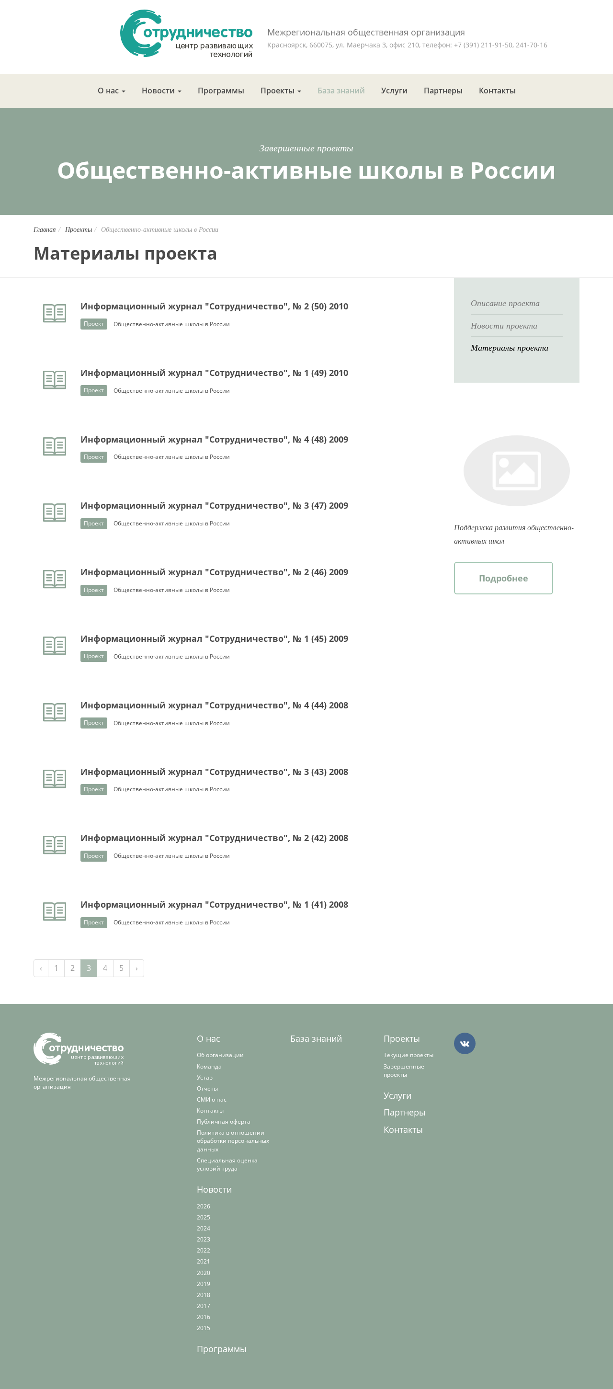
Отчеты (207, 1088)
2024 (203, 1228)
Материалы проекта (509, 347)
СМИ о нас (212, 1099)
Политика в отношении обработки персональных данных (233, 1140)
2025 (203, 1217)
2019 (203, 1284)
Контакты (497, 90)
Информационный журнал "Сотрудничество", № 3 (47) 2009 (214, 505)
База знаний (341, 90)
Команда (209, 1066)
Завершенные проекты (404, 1070)
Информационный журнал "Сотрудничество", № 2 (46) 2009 (214, 572)
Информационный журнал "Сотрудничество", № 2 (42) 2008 (214, 837)
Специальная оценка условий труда (227, 1164)
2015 (203, 1328)
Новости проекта (504, 325)
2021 (203, 1261)
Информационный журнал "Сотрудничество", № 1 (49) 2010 (214, 372)
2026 (203, 1206)
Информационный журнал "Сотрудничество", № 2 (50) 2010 (214, 306)
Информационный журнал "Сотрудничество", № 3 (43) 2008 (214, 771)
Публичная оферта (223, 1121)
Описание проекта (505, 302)
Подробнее (503, 578)
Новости (159, 90)
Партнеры (443, 90)
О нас (109, 90)
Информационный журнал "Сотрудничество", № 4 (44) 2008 (214, 705)
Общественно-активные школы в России (172, 324)
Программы (221, 90)
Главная (45, 229)
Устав (205, 1077)
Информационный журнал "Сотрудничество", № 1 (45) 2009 (214, 638)
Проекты (278, 90)
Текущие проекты (408, 1055)
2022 (203, 1250)
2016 (203, 1317)
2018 (203, 1295)
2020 (203, 1273)
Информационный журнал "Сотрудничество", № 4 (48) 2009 (214, 439)
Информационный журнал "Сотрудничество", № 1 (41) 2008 (214, 904)
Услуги (394, 90)
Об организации (220, 1055)
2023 (203, 1239)
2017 (203, 1306)
